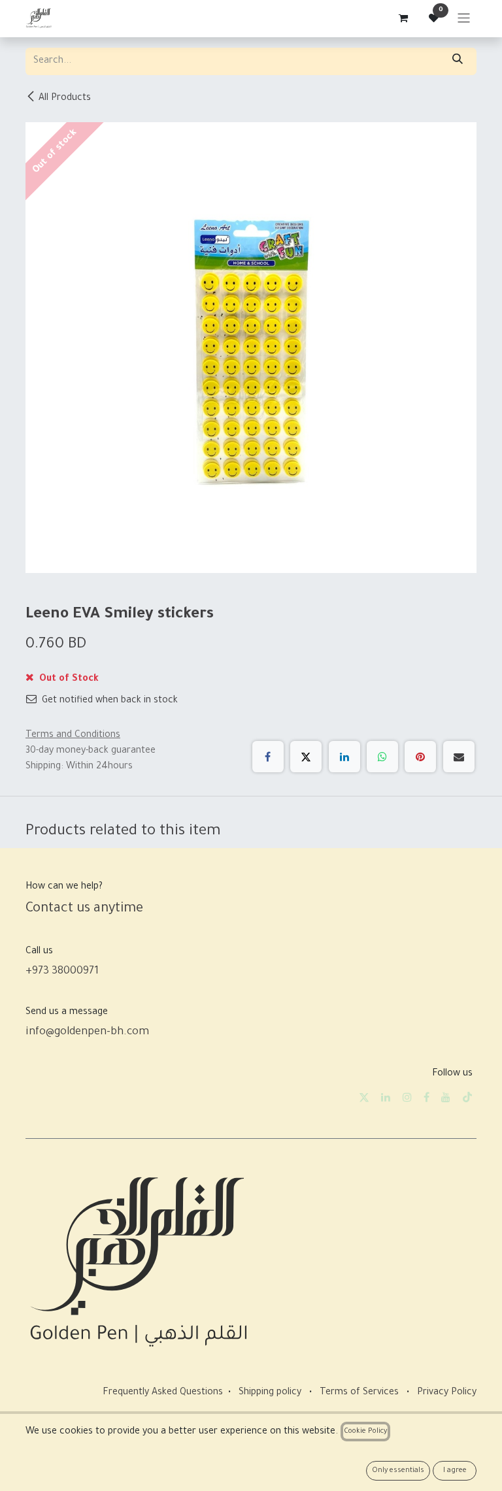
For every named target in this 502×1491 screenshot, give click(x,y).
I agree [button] (455, 1471)
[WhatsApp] (382, 756)
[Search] (458, 61)
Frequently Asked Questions (163, 1393)
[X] (306, 756)
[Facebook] (268, 756)
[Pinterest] (420, 756)
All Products (65, 98)
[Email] (459, 756)
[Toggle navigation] (464, 18)
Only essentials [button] (398, 1471)
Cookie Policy (365, 1431)
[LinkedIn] (344, 756)
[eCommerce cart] (402, 18)
